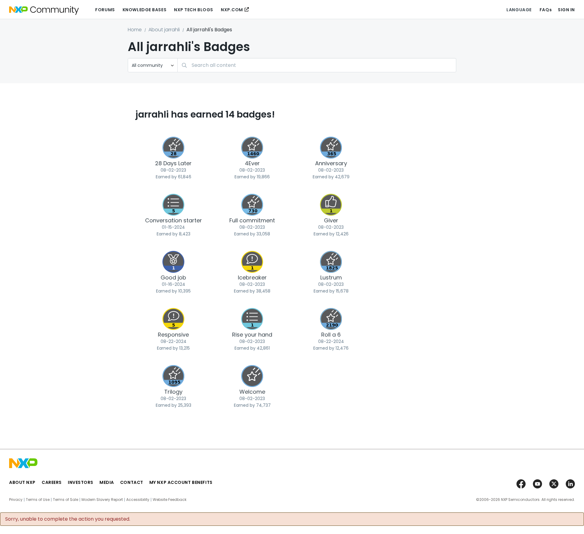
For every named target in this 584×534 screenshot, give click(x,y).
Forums (105, 10)
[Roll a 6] (331, 319)
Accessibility (137, 499)
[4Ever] (252, 148)
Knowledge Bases (144, 10)
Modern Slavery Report (102, 499)
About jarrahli (164, 29)
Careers (52, 482)
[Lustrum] (331, 262)
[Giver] (331, 205)
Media (106, 482)
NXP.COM (232, 10)
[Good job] (173, 262)
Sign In (566, 10)
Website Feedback (169, 499)
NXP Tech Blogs (193, 10)
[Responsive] (173, 319)
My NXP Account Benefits (181, 482)
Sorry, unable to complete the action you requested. (67, 519)
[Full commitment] (252, 205)
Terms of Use (38, 499)
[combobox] (316, 65)
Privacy (16, 499)
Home (135, 29)
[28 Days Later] (173, 148)
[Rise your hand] (252, 319)
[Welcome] (252, 376)
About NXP (22, 482)
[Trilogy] (173, 376)
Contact (131, 482)
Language (518, 10)
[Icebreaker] (252, 262)
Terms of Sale (65, 499)
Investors (80, 482)
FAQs (546, 10)
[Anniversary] (331, 148)
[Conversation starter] (173, 205)
